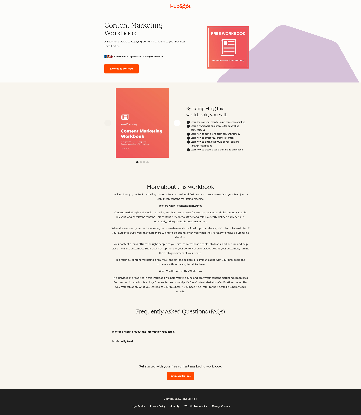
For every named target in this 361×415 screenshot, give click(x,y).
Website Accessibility (195, 406)
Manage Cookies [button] (221, 406)
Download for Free (121, 68)
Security (174, 406)
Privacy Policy (157, 406)
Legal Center (138, 406)
